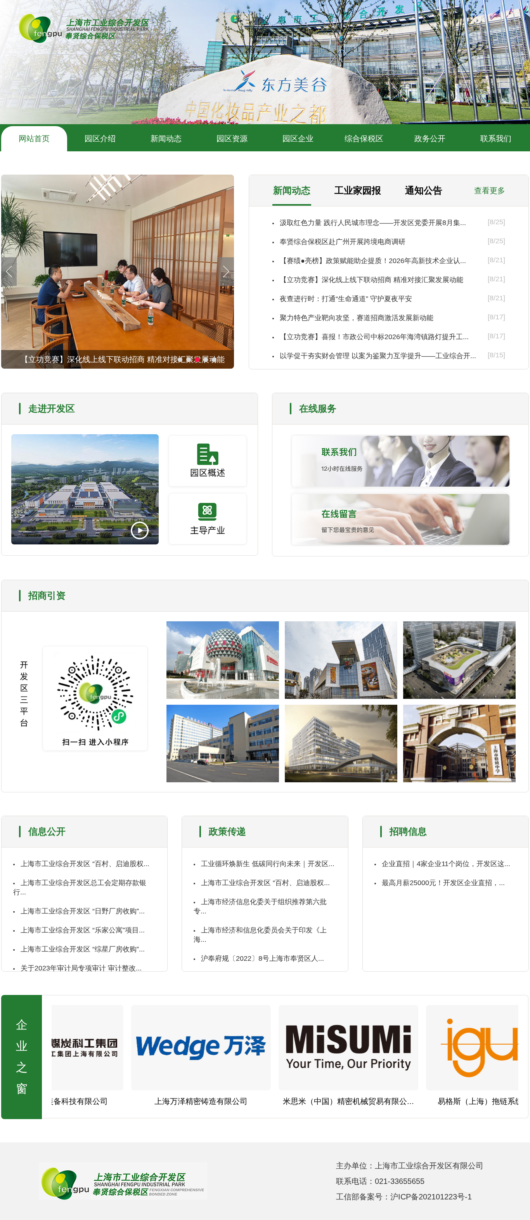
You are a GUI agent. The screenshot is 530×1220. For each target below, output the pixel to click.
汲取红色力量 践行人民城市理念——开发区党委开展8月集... (373, 223)
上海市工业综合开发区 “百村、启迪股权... (85, 864)
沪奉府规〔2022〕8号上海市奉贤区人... (262, 958)
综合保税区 (364, 138)
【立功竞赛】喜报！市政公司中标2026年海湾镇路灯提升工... (374, 337)
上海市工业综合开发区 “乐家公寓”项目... (83, 930)
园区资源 (232, 138)
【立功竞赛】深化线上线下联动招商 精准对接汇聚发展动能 (371, 280)
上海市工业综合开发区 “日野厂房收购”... (83, 911)
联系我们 (495, 138)
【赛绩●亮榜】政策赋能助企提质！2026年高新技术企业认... (373, 261)
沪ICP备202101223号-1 (431, 1196)
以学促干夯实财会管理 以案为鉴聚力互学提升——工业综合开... (378, 356)
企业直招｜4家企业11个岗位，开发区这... (446, 864)
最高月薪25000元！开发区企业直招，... (443, 883)
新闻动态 (166, 138)
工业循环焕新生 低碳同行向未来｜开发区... (267, 864)
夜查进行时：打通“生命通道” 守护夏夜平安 (346, 299)
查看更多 (489, 190)
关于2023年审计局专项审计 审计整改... (81, 968)
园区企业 (297, 138)
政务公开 (429, 138)
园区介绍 (100, 138)
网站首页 (34, 138)
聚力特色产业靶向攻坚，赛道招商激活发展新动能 (356, 318)
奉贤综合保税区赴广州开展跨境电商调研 (342, 242)
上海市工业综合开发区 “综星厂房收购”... (83, 949)
